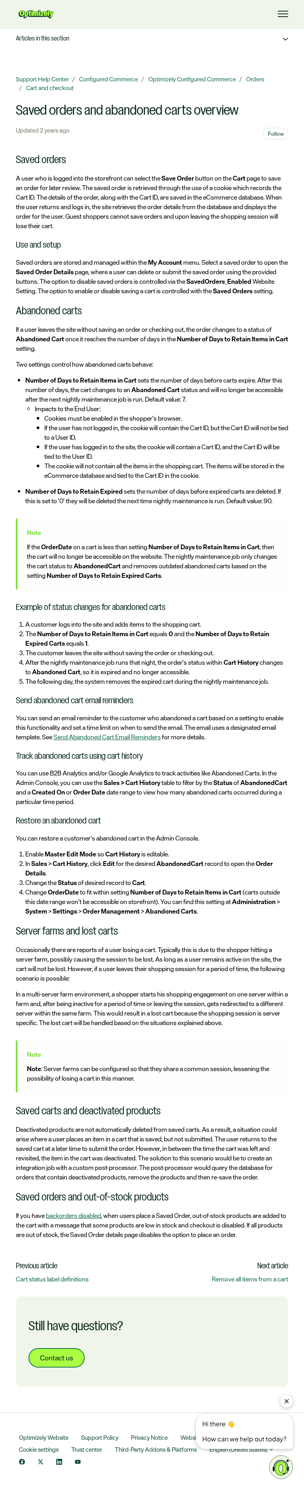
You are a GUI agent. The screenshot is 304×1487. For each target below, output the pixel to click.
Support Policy (99, 1438)
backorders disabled (73, 1215)
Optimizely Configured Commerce (192, 79)
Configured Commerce (108, 79)
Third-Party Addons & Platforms (156, 1449)
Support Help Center (42, 79)
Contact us (56, 1358)
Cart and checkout (50, 88)
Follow (276, 133)
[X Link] (40, 1462)
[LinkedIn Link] (59, 1462)
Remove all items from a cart (250, 1279)
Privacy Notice (149, 1438)
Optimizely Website (43, 1438)
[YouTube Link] (77, 1462)
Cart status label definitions (52, 1279)
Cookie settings (39, 1449)
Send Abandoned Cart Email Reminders (107, 737)
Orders (255, 79)
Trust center (86, 1449)
